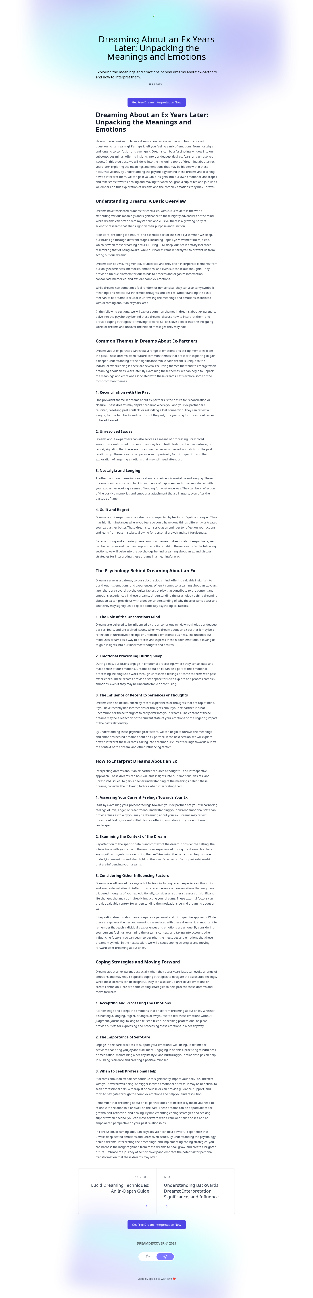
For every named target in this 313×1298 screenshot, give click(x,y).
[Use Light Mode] (165, 1256)
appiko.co (154, 1278)
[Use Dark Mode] (147, 1256)
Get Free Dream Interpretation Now (156, 102)
